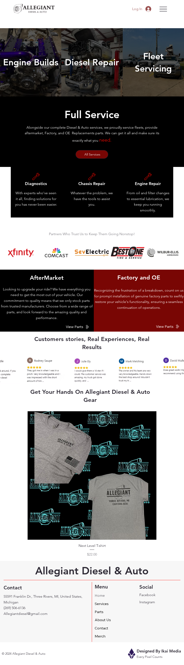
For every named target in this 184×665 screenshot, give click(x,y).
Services (102, 603)
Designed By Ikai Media (159, 651)
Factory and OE (138, 277)
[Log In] (148, 9)
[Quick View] (92, 475)
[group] (92, 484)
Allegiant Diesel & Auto (92, 571)
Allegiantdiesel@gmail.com (26, 614)
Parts (99, 612)
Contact (101, 628)
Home (100, 595)
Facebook (147, 595)
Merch (100, 636)
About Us (103, 620)
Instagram (147, 602)
